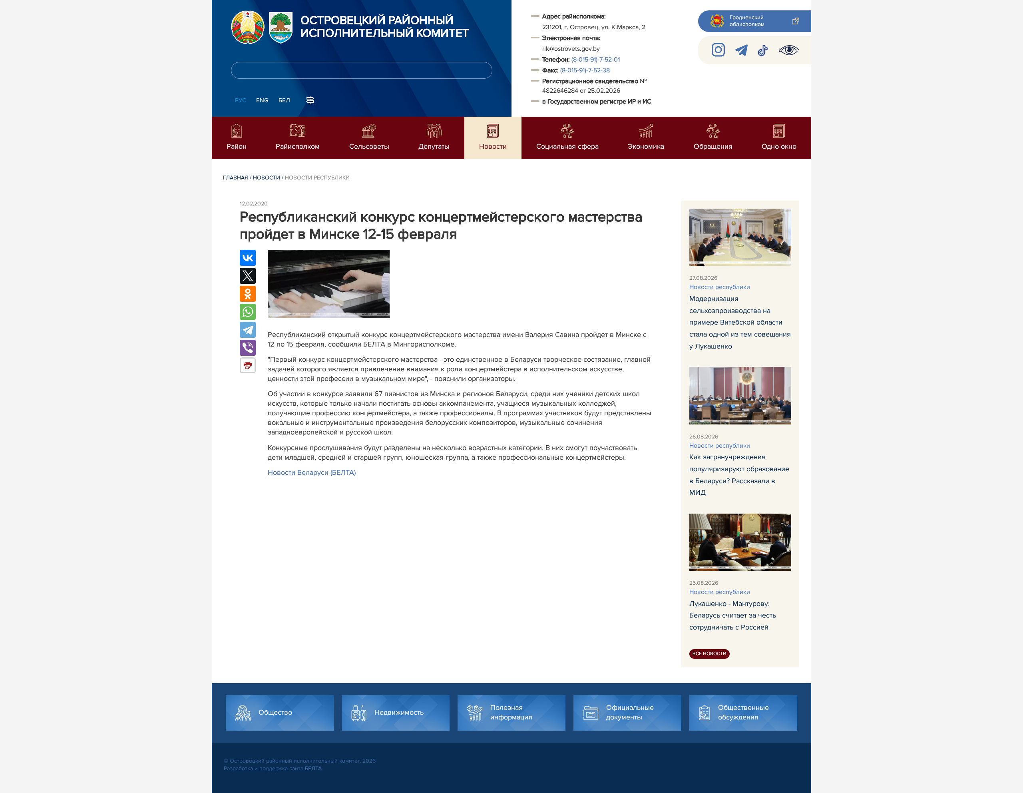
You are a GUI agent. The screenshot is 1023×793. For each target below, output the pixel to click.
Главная (235, 177)
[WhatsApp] (248, 312)
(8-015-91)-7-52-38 (585, 70)
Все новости (709, 654)
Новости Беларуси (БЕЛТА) (312, 472)
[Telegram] (248, 330)
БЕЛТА (313, 768)
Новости (266, 177)
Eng (262, 100)
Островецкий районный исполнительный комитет (385, 27)
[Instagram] (718, 50)
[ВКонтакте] (248, 258)
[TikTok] (763, 50)
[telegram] (741, 50)
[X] (248, 276)
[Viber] (248, 348)
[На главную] (248, 27)
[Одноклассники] (248, 294)
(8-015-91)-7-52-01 (595, 60)
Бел (284, 100)
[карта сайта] (310, 99)
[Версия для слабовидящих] (789, 50)
